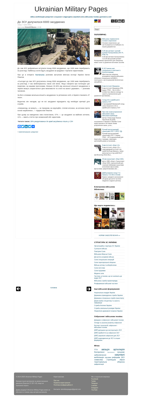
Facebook (94, 379)
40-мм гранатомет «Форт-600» (113, 159)
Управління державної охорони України (108, 311)
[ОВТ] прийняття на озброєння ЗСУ (106, 333)
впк (82, 17)
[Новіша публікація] (18, 291)
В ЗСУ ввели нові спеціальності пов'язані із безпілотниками (111, 70)
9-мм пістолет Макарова (110, 86)
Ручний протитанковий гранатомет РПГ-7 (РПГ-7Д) (112, 130)
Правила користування (62, 383)
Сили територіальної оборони (105, 262)
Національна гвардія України (104, 292)
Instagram (94, 388)
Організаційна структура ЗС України (107, 246)
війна (32, 17)
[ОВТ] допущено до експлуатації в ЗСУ (108, 330)
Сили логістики (99, 268)
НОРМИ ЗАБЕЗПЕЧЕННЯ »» (109, 235)
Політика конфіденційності (63, 385)
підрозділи (68, 17)
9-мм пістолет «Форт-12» (111, 145)
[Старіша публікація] (88, 291)
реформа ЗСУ (118, 357)
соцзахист (58, 17)
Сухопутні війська (100, 248)
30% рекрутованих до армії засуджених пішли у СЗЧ (51, 121)
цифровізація (99, 364)
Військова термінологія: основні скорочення (110, 40)
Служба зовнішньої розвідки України (107, 308)
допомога (103, 17)
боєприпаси (99, 352)
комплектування (24, 132)
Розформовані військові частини (106, 283)
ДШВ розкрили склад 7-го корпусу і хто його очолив (111, 174)
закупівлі (76, 17)
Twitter (93, 381)
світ (110, 17)
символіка (98, 360)
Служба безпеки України (103, 305)
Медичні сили (99, 273)
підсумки (108, 357)
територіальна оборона (109, 362)
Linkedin (94, 385)
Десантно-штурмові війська (104, 257)
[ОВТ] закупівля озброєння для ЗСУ (107, 335)
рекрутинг (49, 17)
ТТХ (96, 350)
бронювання (110, 352)
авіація (105, 349)
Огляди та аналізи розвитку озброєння (108, 323)
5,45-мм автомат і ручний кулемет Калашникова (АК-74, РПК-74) (112, 52)
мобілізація (40, 17)
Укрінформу (40, 75)
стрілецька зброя (116, 360)
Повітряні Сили (99, 251)
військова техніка (92, 17)
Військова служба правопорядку (105, 281)
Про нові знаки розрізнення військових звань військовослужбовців (112, 113)
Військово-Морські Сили (103, 254)
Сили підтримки (99, 270)
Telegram (94, 383)
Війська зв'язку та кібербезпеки (105, 265)
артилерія (119, 349)
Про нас (56, 380)
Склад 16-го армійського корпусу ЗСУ (111, 101)
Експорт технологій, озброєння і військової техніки (105, 326)
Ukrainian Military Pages (71, 9)
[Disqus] (53, 160)
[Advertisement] (53, 263)
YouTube (94, 390)
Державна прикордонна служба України (108, 295)
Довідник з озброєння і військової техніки (109, 320)
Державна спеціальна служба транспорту (109, 298)
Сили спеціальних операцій (104, 259)
